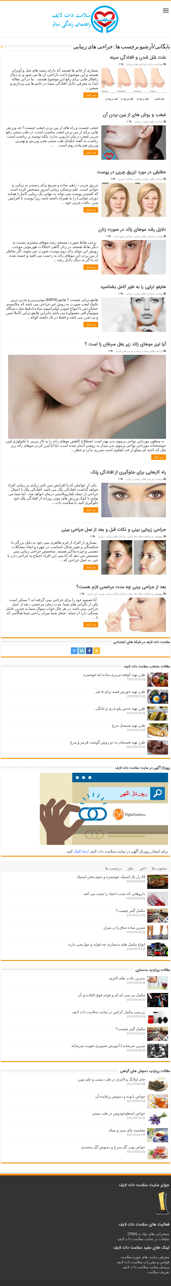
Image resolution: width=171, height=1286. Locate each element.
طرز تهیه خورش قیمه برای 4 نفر (120, 691)
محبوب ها (159, 868)
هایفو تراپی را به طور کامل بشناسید (133, 286)
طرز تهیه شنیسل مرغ (128, 725)
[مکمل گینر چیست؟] (157, 916)
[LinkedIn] (81, 650)
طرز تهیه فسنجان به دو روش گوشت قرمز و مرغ (107, 742)
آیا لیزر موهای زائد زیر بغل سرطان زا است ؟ (125, 344)
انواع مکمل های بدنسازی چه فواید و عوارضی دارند (106, 944)
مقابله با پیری (125, 179)
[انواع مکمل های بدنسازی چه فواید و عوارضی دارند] (157, 949)
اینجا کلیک (81, 851)
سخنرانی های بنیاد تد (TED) (148, 1233)
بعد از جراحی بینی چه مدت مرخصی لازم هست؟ (121, 586)
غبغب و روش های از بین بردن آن (134, 114)
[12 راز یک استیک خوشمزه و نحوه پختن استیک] (157, 882)
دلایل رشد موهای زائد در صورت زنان (132, 229)
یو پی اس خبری (124, 351)
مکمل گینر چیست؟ (130, 910)
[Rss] (96, 650)
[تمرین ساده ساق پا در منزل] (157, 932)
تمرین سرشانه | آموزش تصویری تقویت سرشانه (108, 1045)
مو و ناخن (119, 236)
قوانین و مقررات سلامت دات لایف (142, 1261)
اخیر (143, 868)
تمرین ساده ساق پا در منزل (124, 927)
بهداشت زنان (155, 64)
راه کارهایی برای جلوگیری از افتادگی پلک (128, 472)
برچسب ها (113, 868)
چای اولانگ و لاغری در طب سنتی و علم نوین (111, 1079)
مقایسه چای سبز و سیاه (127, 1129)
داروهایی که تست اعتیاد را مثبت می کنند (114, 893)
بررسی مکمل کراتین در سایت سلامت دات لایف (108, 1011)
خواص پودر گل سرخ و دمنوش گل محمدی (113, 1146)
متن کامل (91, 95)
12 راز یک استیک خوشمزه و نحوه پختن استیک (111, 876)
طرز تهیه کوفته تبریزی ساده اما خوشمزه (114, 674)
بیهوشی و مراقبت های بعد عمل (145, 536)
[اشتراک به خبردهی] (2, 47)
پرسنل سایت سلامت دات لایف (145, 1266)
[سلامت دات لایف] (85, 18)
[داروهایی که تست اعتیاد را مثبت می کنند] (157, 899)
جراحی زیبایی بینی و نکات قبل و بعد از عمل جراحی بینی (114, 529)
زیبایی (137, 121)
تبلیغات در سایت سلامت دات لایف (143, 1238)
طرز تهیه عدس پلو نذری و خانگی (120, 708)
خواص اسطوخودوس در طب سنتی (118, 1113)
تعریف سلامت (158, 1271)
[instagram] (74, 650)
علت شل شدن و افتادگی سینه (138, 57)
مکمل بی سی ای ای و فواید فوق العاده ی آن (111, 994)
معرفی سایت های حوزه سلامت (145, 1256)
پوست (159, 236)
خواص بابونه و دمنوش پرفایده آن (120, 1096)
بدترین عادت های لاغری (127, 977)
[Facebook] (89, 650)
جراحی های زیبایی (136, 64)
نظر (130, 868)
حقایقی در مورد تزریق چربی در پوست (131, 172)
